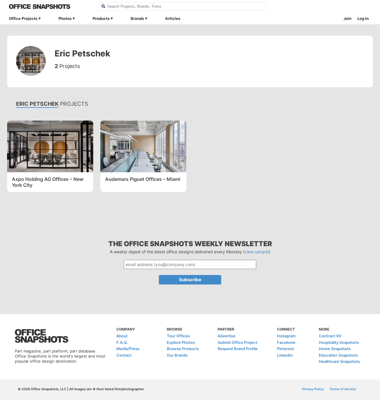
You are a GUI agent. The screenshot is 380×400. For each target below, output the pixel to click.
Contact (124, 355)
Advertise (226, 335)
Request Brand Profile (238, 348)
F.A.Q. (122, 342)
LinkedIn (285, 355)
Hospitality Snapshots (339, 342)
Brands (137, 18)
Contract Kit (330, 335)
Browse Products (183, 348)
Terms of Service (343, 389)
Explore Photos (181, 342)
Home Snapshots (335, 348)
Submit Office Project (237, 342)
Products (101, 18)
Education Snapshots (338, 355)
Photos (65, 18)
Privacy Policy (313, 389)
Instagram (286, 335)
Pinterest (285, 348)
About (122, 335)
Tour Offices (178, 335)
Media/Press (128, 348)
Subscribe (190, 279)
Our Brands (177, 355)
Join (347, 18)
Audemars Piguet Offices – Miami (142, 179)
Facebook (286, 342)
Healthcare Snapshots (339, 361)
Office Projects (23, 18)
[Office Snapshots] (49, 6)
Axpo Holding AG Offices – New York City (47, 182)
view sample (257, 251)
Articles (172, 18)
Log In (363, 18)
